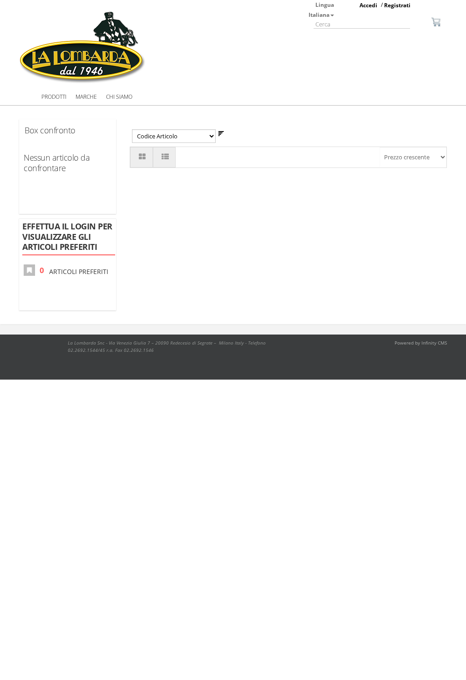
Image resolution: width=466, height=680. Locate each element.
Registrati (397, 5)
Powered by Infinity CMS (421, 343)
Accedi (368, 5)
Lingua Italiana (321, 10)
